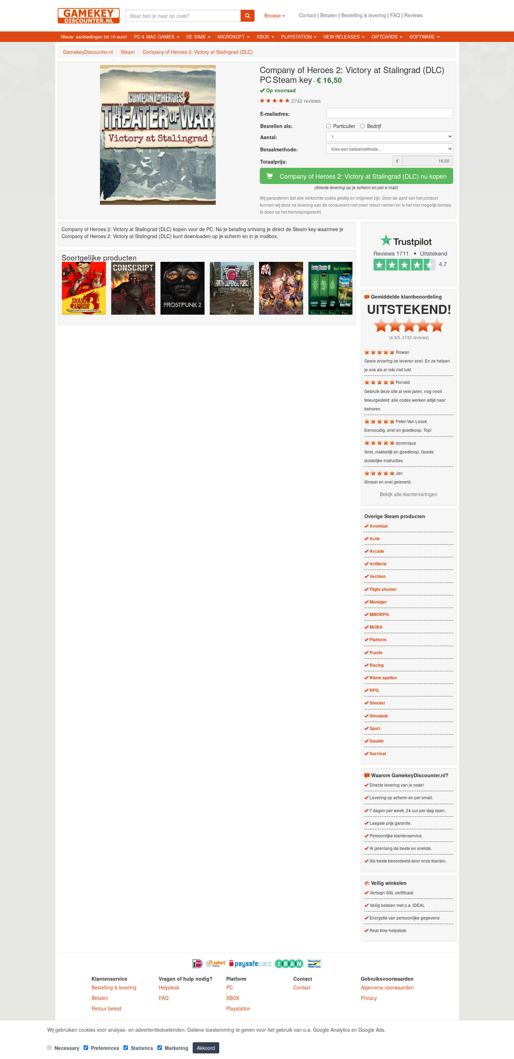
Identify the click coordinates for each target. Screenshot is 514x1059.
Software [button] (422, 36)
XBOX (232, 997)
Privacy (369, 997)
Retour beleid (106, 1008)
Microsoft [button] (231, 36)
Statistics (141, 1047)
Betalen (328, 15)
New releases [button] (342, 36)
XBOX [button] (264, 36)
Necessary (66, 1047)
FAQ (395, 15)
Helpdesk (169, 987)
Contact (307, 15)
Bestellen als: (276, 125)
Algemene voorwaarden (387, 987)
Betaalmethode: (279, 149)
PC (229, 987)
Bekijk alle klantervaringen (408, 494)
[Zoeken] (248, 16)
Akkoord (206, 1047)
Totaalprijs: (273, 161)
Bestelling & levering (363, 15)
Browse (273, 15)
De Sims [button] (196, 36)
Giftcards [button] (385, 36)
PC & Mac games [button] (155, 36)
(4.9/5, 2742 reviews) (409, 337)
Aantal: (268, 137)
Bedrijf (374, 125)
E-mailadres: (275, 113)
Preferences (104, 1047)
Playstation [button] (297, 36)
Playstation (238, 1008)
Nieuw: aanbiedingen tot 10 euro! (94, 36)
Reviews (413, 15)
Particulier (344, 125)
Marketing (175, 1047)
